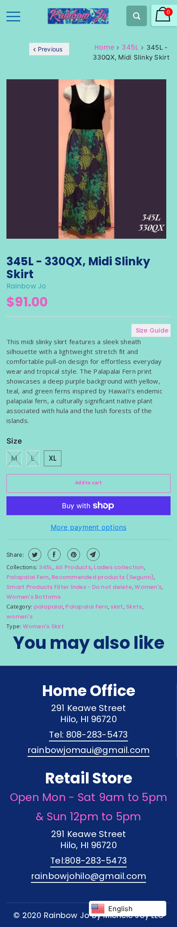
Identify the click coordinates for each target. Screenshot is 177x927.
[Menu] (13, 16)
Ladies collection (118, 567)
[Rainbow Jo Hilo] (63, 13)
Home (104, 47)
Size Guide (152, 330)
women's (19, 616)
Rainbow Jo (26, 286)
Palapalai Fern (27, 577)
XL (53, 458)
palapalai (48, 607)
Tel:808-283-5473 (88, 861)
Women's (148, 587)
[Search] (136, 16)
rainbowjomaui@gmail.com (88, 750)
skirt (116, 607)
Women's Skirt (43, 626)
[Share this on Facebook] (53, 554)
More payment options (89, 527)
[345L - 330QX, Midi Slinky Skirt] (86, 160)
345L (130, 47)
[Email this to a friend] (92, 554)
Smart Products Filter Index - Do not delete (69, 587)
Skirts (134, 607)
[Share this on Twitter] (33, 554)
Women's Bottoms (33, 597)
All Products (73, 567)
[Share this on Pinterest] (72, 554)
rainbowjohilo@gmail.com (88, 876)
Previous (50, 49)
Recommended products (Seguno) (103, 577)
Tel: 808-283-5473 (88, 735)
